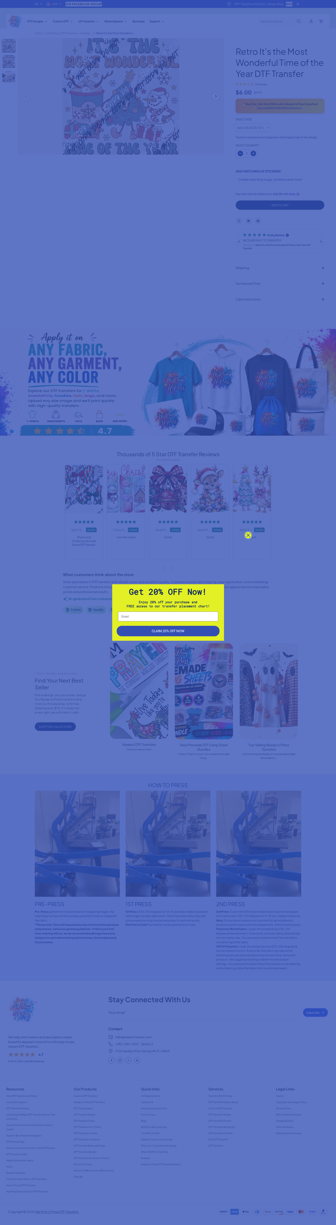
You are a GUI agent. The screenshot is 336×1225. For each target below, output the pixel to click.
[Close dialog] (248, 535)
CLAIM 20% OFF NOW (168, 631)
